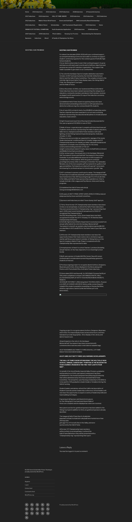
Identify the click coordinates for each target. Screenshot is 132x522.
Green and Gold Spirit (66, 20)
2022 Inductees (37, 12)
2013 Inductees (102, 16)
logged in (71, 451)
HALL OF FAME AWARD (59, 16)
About (47, 38)
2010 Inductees (91, 25)
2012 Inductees (30, 20)
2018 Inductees (78, 12)
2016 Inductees (44, 16)
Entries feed (28, 488)
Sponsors (28, 38)
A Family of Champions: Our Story (62, 38)
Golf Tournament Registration (72, 25)
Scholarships (55, 25)
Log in (27, 485)
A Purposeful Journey (93, 12)
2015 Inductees (75, 16)
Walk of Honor (43, 25)
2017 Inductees (30, 16)
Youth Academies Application (61, 29)
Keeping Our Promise (71, 34)
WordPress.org (29, 495)
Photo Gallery (56, 34)
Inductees (38, 38)
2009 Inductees (79, 29)
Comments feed (30, 491)
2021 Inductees (51, 12)
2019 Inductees (64, 12)
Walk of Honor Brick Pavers (47, 20)
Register (27, 481)
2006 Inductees (44, 34)
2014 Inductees (88, 16)
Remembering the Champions (91, 34)
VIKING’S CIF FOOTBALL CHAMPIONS (36, 29)
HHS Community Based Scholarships (88, 20)
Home (27, 12)
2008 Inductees (93, 29)
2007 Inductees (30, 34)
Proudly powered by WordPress (68, 505)
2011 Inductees (30, 25)
